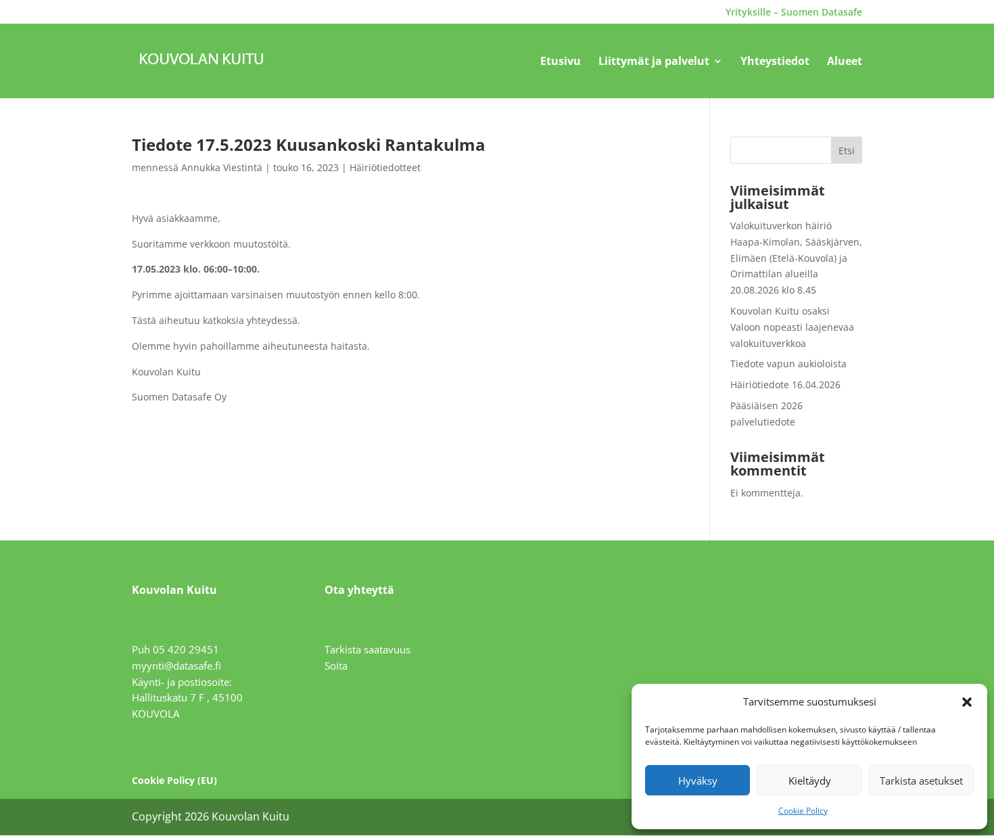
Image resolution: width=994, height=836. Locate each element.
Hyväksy (697, 780)
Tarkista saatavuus (367, 649)
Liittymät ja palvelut (653, 62)
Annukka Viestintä (221, 167)
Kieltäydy (809, 780)
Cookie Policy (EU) (174, 780)
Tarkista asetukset (921, 780)
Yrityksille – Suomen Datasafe (794, 12)
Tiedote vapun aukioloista (788, 363)
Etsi (846, 150)
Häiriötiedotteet (385, 167)
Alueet (844, 62)
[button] (967, 702)
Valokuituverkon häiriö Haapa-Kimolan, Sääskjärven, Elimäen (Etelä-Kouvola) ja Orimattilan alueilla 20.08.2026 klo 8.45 (796, 257)
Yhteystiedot (774, 62)
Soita (336, 665)
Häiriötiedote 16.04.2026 (785, 384)
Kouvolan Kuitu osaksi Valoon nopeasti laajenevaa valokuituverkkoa (792, 327)
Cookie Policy (803, 810)
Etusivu (560, 62)
